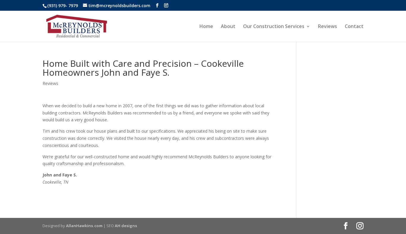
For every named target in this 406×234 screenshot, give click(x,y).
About (228, 27)
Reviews (327, 27)
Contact (354, 27)
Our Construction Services (273, 27)
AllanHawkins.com (84, 225)
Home (206, 27)
